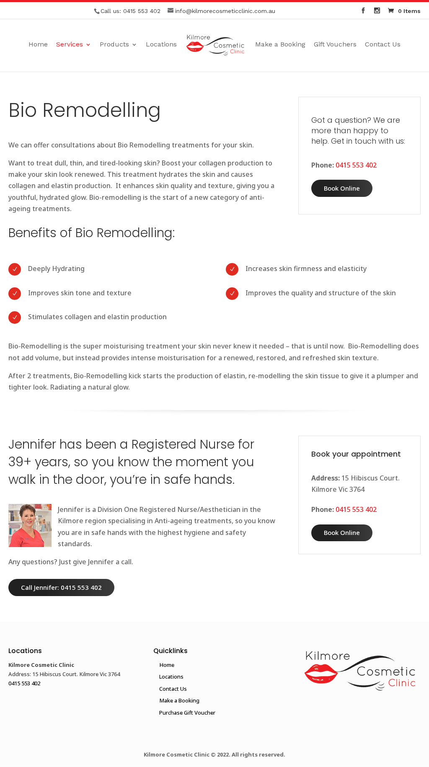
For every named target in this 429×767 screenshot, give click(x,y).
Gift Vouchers (335, 44)
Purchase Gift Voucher (187, 712)
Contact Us (383, 44)
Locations (161, 44)
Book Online (342, 188)
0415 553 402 (141, 11)
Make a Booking (280, 44)
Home (38, 44)
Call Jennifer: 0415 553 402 (61, 587)
